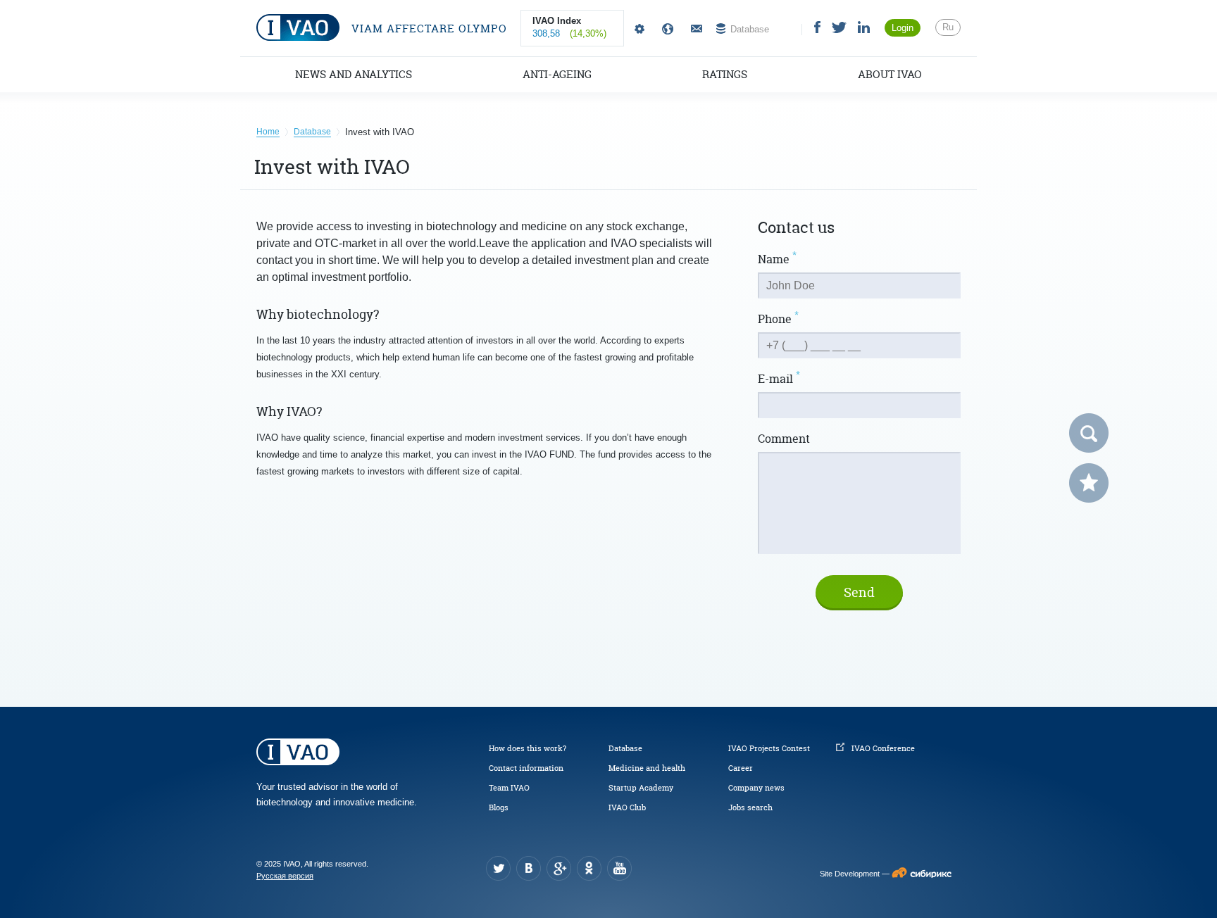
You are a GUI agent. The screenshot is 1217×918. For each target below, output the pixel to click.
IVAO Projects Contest (769, 748)
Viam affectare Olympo (427, 28)
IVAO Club (627, 807)
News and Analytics (353, 74)
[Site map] (664, 29)
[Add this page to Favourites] (1089, 483)
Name (777, 259)
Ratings (724, 74)
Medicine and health (646, 768)
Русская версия (284, 876)
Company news (756, 787)
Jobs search (750, 807)
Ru (948, 27)
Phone (778, 319)
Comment (784, 438)
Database (625, 748)
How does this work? (527, 748)
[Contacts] (694, 29)
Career (740, 768)
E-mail (779, 378)
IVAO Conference (883, 748)
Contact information (526, 768)
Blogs (498, 807)
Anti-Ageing (557, 74)
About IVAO (890, 74)
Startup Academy (640, 787)
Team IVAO (509, 787)
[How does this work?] (637, 29)
